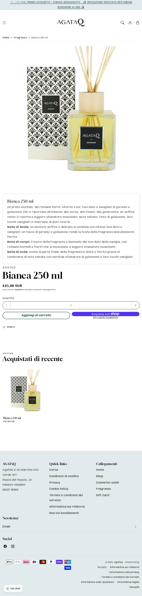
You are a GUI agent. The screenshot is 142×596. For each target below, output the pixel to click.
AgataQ (118, 562)
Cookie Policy (58, 488)
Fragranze (20, 38)
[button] (4, 22)
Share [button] (11, 327)
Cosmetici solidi (107, 482)
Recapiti (134, 587)
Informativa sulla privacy (124, 572)
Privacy (54, 482)
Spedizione (19, 290)
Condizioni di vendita (64, 476)
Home (6, 38)
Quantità (8, 298)
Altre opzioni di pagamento (105, 317)
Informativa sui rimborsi (67, 506)
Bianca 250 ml (39, 38)
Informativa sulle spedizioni (97, 582)
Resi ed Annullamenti (64, 513)
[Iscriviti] (135, 527)
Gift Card (102, 495)
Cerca (53, 469)
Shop (99, 476)
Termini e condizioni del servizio (66, 498)
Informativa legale (128, 582)
